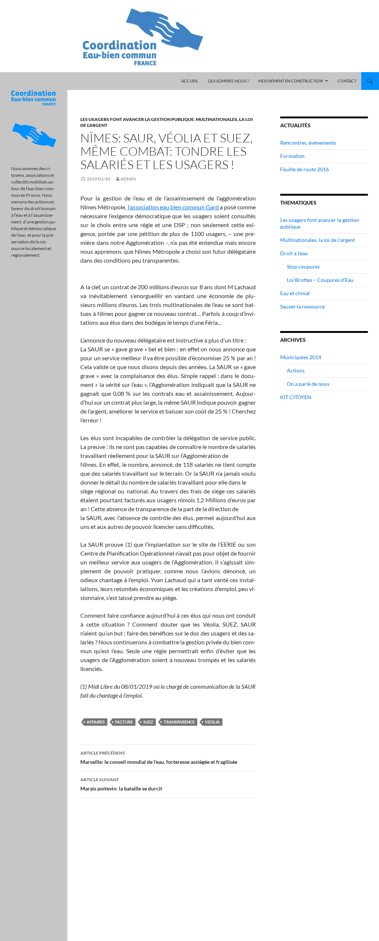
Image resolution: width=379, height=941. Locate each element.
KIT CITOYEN (295, 397)
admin (128, 179)
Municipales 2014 (300, 357)
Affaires (96, 721)
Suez (148, 721)
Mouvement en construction (290, 80)
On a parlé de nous (308, 384)
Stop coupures (303, 266)
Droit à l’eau (294, 253)
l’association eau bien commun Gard (174, 206)
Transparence (179, 721)
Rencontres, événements (308, 142)
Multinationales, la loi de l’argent (317, 240)
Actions (296, 370)
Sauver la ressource (302, 306)
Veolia (212, 721)
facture (124, 721)
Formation (292, 156)
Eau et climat (295, 293)
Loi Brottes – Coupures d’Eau (320, 280)
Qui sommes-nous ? (228, 80)
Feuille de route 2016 (304, 169)
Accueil (189, 80)
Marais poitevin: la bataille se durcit (121, 784)
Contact (347, 80)
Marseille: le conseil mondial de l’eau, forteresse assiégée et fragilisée (158, 757)
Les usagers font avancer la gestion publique (137, 119)
